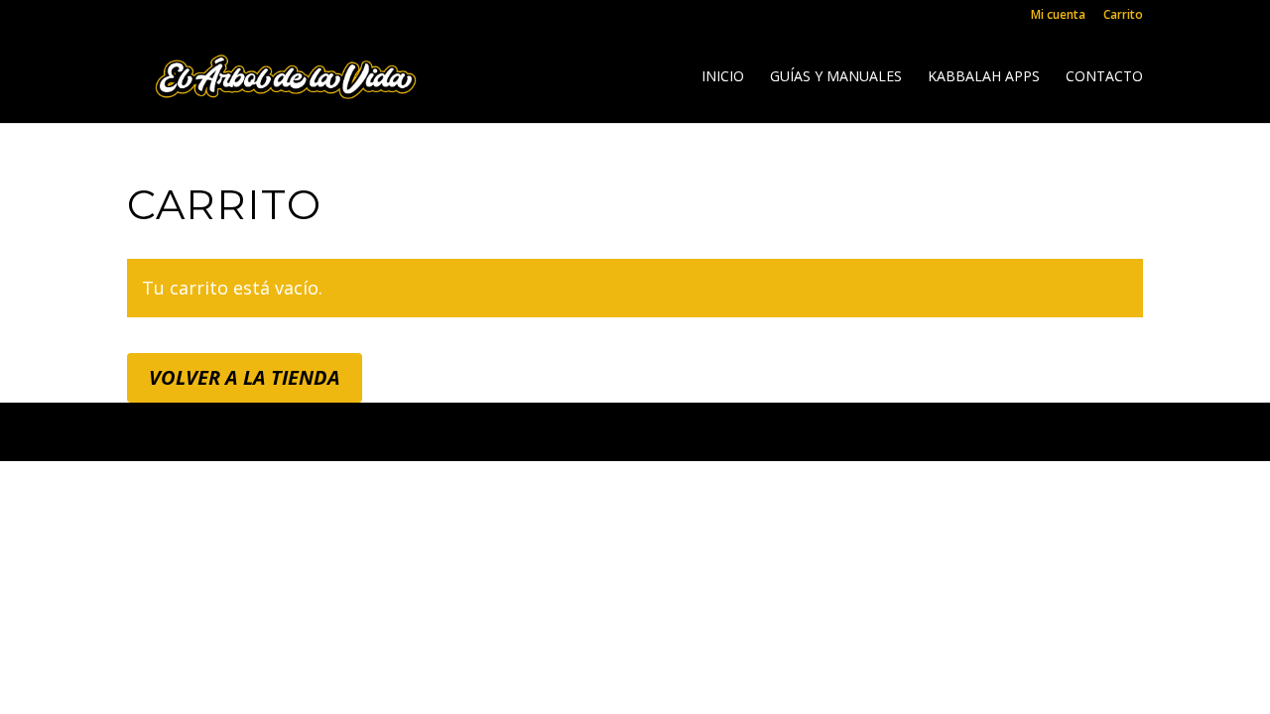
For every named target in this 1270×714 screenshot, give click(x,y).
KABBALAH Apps (984, 77)
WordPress (573, 430)
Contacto (1104, 77)
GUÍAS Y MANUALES (836, 77)
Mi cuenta (1058, 16)
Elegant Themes (305, 430)
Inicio (722, 77)
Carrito (1123, 16)
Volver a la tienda (244, 377)
